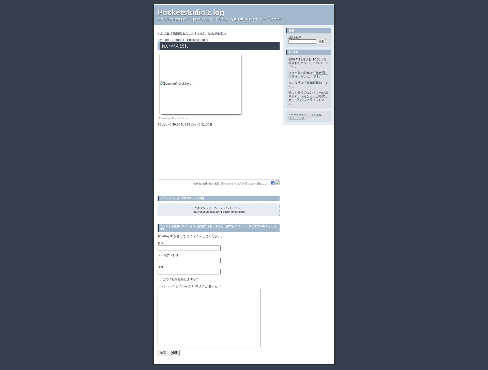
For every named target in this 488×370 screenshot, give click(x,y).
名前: (161, 243)
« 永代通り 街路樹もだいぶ (176, 33)
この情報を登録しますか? (180, 279)
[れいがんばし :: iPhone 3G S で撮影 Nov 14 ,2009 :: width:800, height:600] (176, 83)
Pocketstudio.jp (197, 40)
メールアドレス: (169, 255)
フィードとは (296, 118)
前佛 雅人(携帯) (211, 183)
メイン (201, 33)
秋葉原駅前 (314, 83)
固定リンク (263, 183)
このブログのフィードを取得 (305, 115)
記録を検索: (295, 37)
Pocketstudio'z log (191, 12)
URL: (161, 267)
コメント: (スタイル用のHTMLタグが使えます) (189, 286)
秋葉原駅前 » (217, 33)
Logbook (178, 40)
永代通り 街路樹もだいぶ (308, 74)
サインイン (194, 236)
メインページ (310, 96)
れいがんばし (175, 46)
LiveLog (163, 40)
